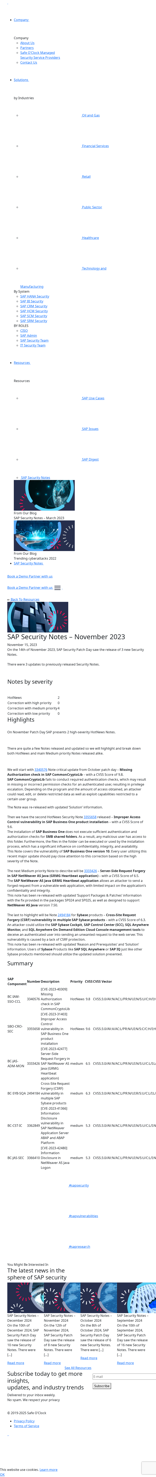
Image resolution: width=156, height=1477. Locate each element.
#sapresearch (79, 1246)
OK (2, 1474)
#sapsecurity (78, 1185)
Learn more (48, 1469)
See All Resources (78, 1368)
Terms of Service (26, 1426)
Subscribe (101, 1386)
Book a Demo (18, 576)
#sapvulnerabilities (83, 1216)
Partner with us (41, 576)
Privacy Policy (24, 1421)
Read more (15, 1363)
